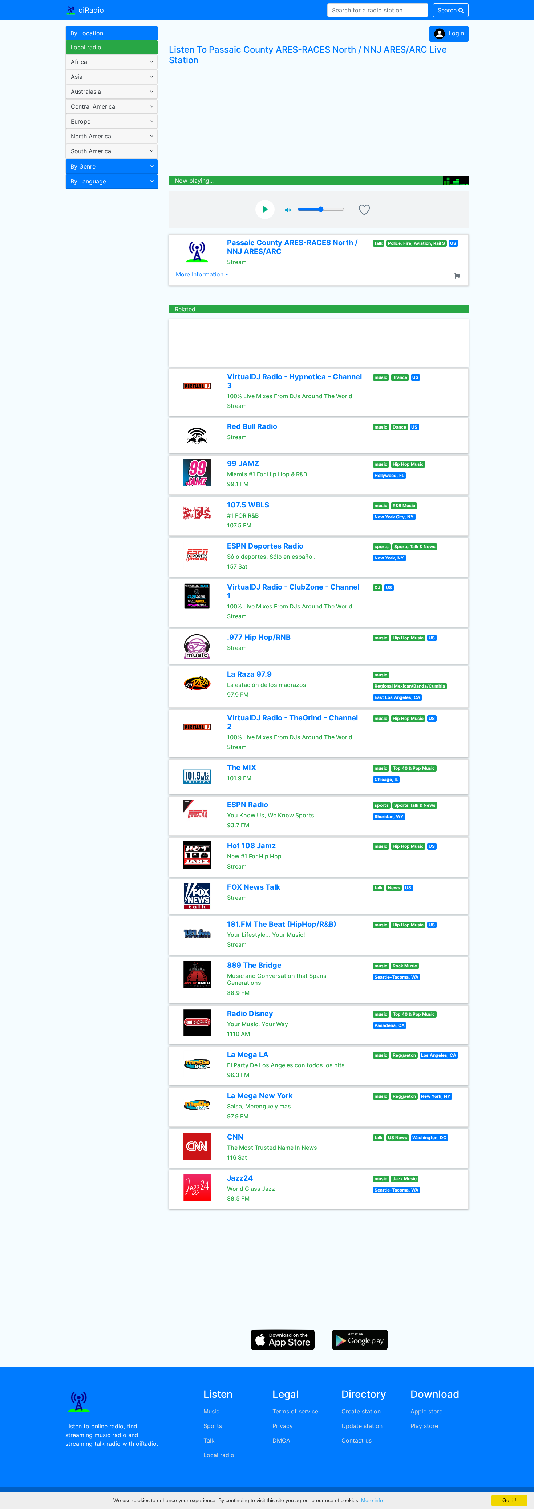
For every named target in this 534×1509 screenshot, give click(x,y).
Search (448, 10)
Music (211, 1411)
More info (372, 1500)
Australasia (86, 91)
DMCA (281, 1440)
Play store (424, 1425)
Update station (362, 1425)
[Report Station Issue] (458, 275)
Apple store (426, 1411)
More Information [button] (200, 274)
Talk (209, 1440)
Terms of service (295, 1411)
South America (91, 151)
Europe (80, 121)
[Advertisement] (109, 307)
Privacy (282, 1425)
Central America (93, 106)
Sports (212, 1425)
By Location (86, 33)
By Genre (83, 166)
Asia (76, 76)
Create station (361, 1411)
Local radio (85, 47)
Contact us (356, 1440)
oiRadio (90, 10)
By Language (88, 181)
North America (91, 136)
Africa (79, 61)
